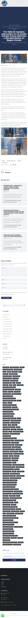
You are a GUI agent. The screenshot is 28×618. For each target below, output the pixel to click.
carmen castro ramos (7, 382)
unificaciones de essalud (8, 544)
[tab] (14, 312)
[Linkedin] (13, 165)
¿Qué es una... (5, 347)
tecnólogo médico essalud (8, 520)
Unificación (21, 542)
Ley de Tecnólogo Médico (8, 453)
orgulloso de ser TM (7, 471)
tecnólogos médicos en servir (8, 531)
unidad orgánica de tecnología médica (10, 542)
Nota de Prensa (6, 333)
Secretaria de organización (8, 502)
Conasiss (5, 391)
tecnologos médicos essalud (8, 533)
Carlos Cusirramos (14, 380)
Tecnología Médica (10, 513)
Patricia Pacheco (20, 471)
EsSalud (2, 581)
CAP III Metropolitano (7, 378)
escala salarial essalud (15, 422)
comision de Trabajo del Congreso (9, 387)
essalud (3, 160)
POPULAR (5, 344)
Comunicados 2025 (7, 331)
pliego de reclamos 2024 (15, 473)
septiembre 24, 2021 (6, 354)
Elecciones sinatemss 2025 (16, 420)
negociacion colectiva (7, 464)
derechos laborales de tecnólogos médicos (11, 409)
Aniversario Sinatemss (14, 367)
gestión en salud (6, 429)
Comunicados (6, 319)
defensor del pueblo (7, 407)
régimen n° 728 (12, 495)
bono (20, 371)
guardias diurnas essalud (18, 431)
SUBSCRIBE (14, 559)
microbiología (14, 460)
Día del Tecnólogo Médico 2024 (8, 413)
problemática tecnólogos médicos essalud (11, 489)
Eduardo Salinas (6, 420)
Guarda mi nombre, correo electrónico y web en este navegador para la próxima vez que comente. (13, 293)
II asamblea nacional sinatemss (9, 449)
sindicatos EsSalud (15, 511)
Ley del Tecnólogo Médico (18, 453)
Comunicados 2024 (7, 328)
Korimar (21, 451)
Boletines (5, 316)
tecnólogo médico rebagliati (8, 524)
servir (16, 502)
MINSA (14, 462)
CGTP (2, 585)
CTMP (2, 583)
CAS (13, 382)
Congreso (10, 391)
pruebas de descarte (18, 491)
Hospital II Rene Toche (19, 440)
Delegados (14, 407)
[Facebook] (11, 165)
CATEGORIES (6, 311)
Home (10, 25)
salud (18, 495)
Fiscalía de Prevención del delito (9, 427)
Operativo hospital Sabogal (8, 469)
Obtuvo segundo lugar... (7, 357)
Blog (13, 25)
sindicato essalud (7, 511)
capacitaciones (6, 380)
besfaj (9, 371)
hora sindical (6, 433)
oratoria (16, 469)
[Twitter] (15, 165)
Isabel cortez (18, 449)
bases (4, 371)
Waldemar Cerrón (17, 544)
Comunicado (18, 389)
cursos (5, 402)
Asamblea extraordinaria (8, 369)
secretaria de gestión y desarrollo (9, 500)
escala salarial (6, 422)
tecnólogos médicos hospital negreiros (10, 535)
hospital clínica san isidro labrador (10, 438)
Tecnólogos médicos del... (8, 352)
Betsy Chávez (15, 371)
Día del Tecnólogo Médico (8, 411)
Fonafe (18, 427)
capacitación (15, 378)
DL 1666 (19, 418)
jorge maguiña (6, 451)
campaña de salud (16, 376)
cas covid (18, 382)
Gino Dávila (13, 429)
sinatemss (13, 504)
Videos (4, 338)
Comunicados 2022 (7, 324)
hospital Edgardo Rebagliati (8, 440)
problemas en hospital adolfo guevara (10, 480)
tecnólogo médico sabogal (8, 526)
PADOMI (14, 471)
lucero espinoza (15, 458)
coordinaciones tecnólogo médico (9, 400)
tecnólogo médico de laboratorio (9, 515)
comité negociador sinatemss (8, 389)
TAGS (4, 364)
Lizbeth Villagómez (7, 458)
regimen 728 (5, 495)
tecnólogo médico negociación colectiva (10, 522)
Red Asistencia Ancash (7, 493)
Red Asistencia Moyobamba (17, 493)
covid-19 (19, 400)
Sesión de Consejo (6, 504)
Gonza (10, 431)
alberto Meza (6, 367)
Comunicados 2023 (7, 326)
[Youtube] (15, 614)
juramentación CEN (14, 451)
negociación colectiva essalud (18, 464)
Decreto (9, 402)
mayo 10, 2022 (5, 359)
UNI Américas (3, 586)
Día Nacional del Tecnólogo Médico (9, 418)
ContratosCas (17, 391)
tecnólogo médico (19, 513)
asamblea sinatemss (18, 369)
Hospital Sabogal (15, 442)
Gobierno (5, 431)
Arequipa (22, 367)
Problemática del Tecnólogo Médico (9, 484)
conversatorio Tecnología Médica (9, 398)
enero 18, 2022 (5, 348)
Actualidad (17, 25)
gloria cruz (20, 429)
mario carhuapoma (7, 460)
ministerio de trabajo (7, 462)
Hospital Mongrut (7, 442)
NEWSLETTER (6, 550)
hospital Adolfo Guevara (15, 433)
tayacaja (22, 511)
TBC (4, 513)
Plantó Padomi (6, 473)
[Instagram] (18, 614)
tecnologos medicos (18, 526)
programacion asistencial (8, 491)
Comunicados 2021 (7, 321)
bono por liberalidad (7, 376)
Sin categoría (5, 336)
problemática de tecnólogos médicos (10, 482)
